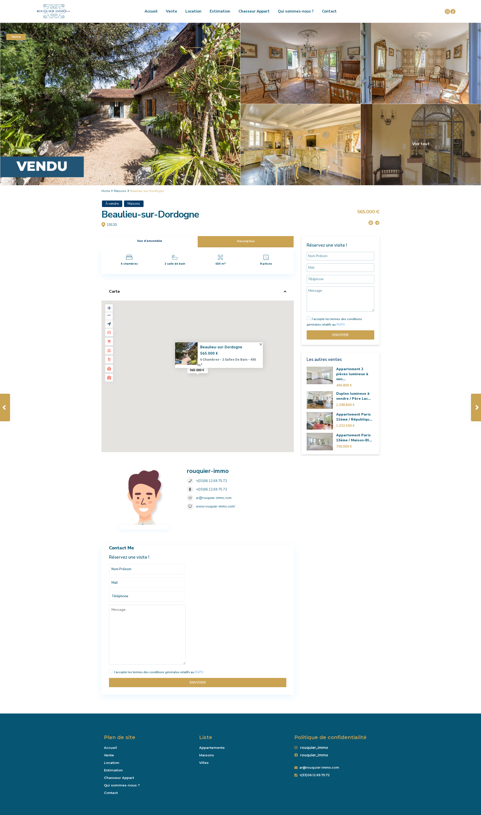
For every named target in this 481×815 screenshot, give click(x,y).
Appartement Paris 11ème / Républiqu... (354, 417)
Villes (204, 763)
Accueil (151, 11)
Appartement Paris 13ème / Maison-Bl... (354, 438)
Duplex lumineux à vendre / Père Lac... (353, 396)
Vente (171, 11)
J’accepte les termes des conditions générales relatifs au (158, 672)
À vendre (112, 203)
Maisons (120, 191)
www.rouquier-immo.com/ (215, 506)
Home (105, 191)
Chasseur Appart (254, 11)
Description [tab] (246, 241)
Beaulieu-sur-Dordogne (221, 347)
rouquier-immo (208, 471)
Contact (329, 11)
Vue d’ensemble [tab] (149, 241)
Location (193, 11)
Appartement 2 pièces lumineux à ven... (352, 374)
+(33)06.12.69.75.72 (211, 481)
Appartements (212, 748)
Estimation (220, 11)
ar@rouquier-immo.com (213, 498)
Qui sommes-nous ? (296, 11)
